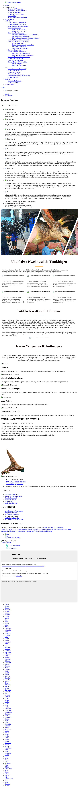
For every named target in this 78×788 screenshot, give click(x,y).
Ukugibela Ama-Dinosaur (16, 33)
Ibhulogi (7, 79)
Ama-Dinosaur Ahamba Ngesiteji (18, 26)
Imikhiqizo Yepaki (17, 43)
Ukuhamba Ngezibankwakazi (21, 36)
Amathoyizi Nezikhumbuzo (20, 48)
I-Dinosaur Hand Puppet (19, 31)
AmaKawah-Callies (14, 545)
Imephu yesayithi (48, 527)
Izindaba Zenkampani (14, 81)
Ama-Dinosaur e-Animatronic (17, 22)
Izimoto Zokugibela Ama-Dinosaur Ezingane (25, 38)
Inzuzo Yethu (12, 16)
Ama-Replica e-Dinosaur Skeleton (18, 40)
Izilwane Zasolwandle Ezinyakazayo (19, 57)
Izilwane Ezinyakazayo (15, 50)
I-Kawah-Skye (12, 548)
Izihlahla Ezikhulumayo (15, 58)
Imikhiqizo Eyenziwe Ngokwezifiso (23, 45)
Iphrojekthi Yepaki (10, 499)
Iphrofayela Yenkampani (15, 9)
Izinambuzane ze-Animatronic (17, 52)
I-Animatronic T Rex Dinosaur (42, 529)
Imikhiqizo (8, 21)
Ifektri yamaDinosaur (45, 531)
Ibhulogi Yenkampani (11, 503)
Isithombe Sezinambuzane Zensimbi (23, 55)
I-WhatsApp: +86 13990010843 (16, 482)
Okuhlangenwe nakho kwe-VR (17, 17)
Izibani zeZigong (17, 63)
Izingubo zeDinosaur (14, 28)
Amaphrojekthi (9, 19)
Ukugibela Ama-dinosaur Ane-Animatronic (25, 34)
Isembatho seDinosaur (18, 29)
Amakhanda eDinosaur (19, 46)
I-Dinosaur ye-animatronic (17, 531)
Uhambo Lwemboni (14, 12)
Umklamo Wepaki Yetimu (16, 14)
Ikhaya (7, 5)
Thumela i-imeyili (6, 542)
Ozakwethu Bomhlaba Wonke (17, 10)
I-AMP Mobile (58, 527)
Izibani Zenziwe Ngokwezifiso (17, 62)
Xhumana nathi (9, 84)
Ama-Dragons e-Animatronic (17, 24)
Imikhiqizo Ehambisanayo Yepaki (18, 41)
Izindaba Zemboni (13, 82)
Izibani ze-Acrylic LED (19, 65)
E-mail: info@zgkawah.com (14, 484)
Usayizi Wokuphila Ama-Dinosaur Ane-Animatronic (16, 529)
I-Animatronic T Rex (32, 531)
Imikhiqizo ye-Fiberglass (15, 60)
